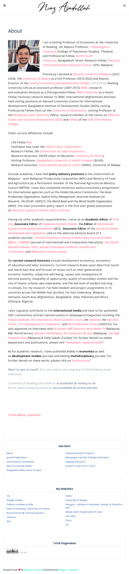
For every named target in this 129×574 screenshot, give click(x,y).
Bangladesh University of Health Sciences (65, 160)
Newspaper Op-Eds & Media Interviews (87, 457)
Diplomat (95, 320)
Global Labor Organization (63, 147)
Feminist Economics (47, 238)
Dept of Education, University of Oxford (27, 508)
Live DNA (70, 516)
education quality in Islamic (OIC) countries (41, 210)
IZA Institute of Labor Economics (62, 151)
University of (85, 156)
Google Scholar (14, 500)
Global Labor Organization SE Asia (83, 511)
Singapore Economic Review (59, 224)
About (9, 453)
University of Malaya (36, 78)
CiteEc (68, 520)
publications (81, 360)
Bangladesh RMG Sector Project (23, 470)
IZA (8, 495)
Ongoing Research (75, 461)
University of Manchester (69, 110)
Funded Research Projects (79, 453)
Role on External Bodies (19, 465)
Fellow (73, 119)
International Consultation (20, 461)
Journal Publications (16, 457)
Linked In (11, 517)
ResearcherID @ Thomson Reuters (25, 512)
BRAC (84, 88)
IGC (67, 524)
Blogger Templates (68, 569)
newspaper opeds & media (84, 342)
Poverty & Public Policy (75, 238)
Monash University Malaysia (92, 74)
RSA (28, 142)
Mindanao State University (31, 115)
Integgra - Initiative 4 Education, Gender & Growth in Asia (93, 506)
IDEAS (68, 495)
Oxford (98, 156)
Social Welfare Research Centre (60, 165)
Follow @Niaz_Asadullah (24, 415)
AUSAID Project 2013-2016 (80, 465)
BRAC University (87, 92)
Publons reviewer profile (19, 504)
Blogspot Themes (32, 569)
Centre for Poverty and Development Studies (59, 83)
